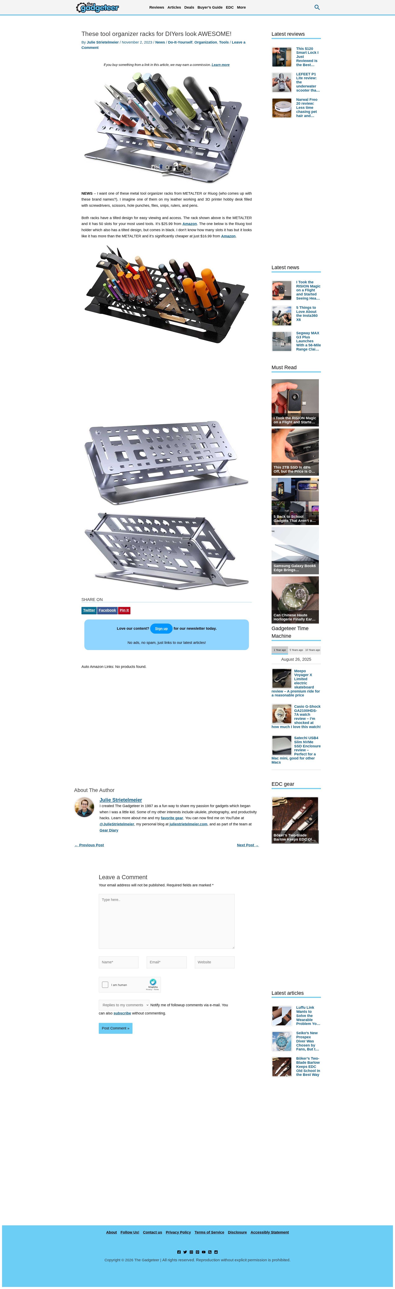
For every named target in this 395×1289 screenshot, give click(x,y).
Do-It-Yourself (180, 42)
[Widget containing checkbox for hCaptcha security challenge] (130, 985)
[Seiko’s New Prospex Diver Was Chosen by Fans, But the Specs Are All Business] (283, 1041)
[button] (317, 7)
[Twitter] (185, 1252)
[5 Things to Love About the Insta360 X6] (283, 316)
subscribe (122, 1013)
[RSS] (210, 1252)
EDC (230, 7)
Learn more (221, 65)
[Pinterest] (197, 1252)
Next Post (248, 845)
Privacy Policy (178, 1232)
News (160, 42)
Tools (224, 42)
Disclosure (237, 1232)
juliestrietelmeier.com (188, 824)
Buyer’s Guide (210, 7)
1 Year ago (280, 650)
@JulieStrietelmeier (117, 824)
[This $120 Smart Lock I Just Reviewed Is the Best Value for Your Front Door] (283, 57)
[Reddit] (216, 1252)
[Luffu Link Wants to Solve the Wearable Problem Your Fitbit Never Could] (283, 1016)
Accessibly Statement (270, 1232)
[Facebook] (179, 1252)
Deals (189, 7)
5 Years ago (296, 650)
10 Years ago (312, 650)
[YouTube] (204, 1252)
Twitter (89, 610)
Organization (205, 42)
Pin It (124, 610)
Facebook (107, 610)
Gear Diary (109, 830)
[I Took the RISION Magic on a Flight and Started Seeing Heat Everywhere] (283, 290)
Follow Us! (130, 1232)
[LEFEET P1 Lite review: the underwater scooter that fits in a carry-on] (283, 82)
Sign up (161, 629)
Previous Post (89, 845)
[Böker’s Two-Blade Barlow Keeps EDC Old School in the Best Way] (283, 1067)
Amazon (189, 224)
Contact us (152, 1232)
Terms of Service (209, 1232)
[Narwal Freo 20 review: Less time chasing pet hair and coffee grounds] (283, 108)
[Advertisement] (166, 384)
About (111, 1232)
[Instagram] (191, 1252)
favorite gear (172, 818)
